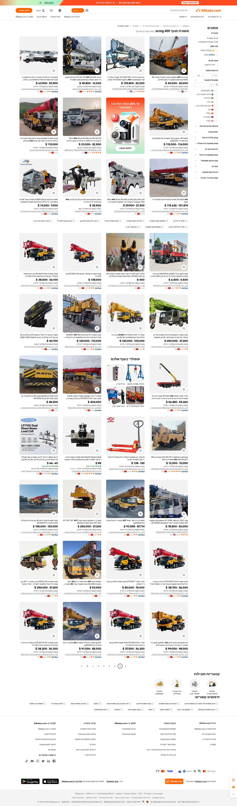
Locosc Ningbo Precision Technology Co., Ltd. (38, 471)
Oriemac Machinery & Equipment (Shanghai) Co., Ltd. (38, 285)
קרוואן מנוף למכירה (64, 221)
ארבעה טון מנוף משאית (168, 704)
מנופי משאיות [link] (123, 26)
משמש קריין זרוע (183, 710)
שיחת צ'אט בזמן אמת (87, 734)
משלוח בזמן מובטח (168, 739)
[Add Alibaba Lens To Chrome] (174, 781)
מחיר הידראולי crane (176, 227)
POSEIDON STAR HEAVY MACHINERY (128, 89)
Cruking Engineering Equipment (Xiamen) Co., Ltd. (38, 89)
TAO (140, 793)
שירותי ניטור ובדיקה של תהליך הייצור (161, 750)
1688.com (90, 793)
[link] (233, 780)
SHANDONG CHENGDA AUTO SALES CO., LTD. (168, 469)
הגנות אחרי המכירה (168, 744)
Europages (158, 793)
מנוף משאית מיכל (112, 221)
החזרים (93, 744)
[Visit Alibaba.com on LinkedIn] (48, 761)
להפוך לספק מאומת (48, 744)
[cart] (51, 11)
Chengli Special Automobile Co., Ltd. (129, 211)
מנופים (136, 26)
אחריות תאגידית (209, 739)
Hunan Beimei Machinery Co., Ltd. (43, 150)
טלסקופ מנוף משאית (157, 221)
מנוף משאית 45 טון (143, 704)
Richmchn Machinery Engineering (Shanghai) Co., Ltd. (82, 347)
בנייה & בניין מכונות (171, 26)
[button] (86, 10)
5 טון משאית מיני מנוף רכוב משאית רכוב (199, 704)
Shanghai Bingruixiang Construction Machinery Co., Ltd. (38, 408)
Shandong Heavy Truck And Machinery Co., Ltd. (168, 347)
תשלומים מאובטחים (167, 729)
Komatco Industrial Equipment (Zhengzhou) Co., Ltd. (168, 211)
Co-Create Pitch (209, 734)
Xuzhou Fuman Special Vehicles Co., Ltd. (41, 347)
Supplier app (112, 781)
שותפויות (52, 750)
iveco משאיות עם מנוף (206, 710)
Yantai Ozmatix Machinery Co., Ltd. (86, 89)
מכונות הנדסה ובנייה (151, 26)
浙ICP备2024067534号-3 (188, 802)
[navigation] (206, 346)
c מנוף (96, 704)
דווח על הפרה (90, 755)
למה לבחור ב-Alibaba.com (205, 729)
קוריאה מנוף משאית (134, 221)
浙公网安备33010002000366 (163, 802)
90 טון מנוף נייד (57, 704)
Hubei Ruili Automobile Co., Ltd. (88, 211)
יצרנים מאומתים (129, 729)
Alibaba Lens (201, 781)
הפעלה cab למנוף (36, 704)
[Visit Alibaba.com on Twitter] (43, 761)
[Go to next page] (81, 666)
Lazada (119, 793)
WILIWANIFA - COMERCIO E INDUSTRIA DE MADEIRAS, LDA (82, 150)
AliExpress (79, 793)
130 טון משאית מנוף (78, 704)
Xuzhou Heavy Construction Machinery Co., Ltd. (125, 285)
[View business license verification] (143, 802)
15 (87, 666)
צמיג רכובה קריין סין (41, 221)
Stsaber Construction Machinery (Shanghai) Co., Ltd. (168, 408)
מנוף (150, 710)
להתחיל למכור (50, 734)
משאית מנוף (164, 710)
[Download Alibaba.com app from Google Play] (30, 781)
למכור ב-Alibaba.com (47, 729)
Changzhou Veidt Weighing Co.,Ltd (86, 471)
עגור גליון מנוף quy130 (88, 221)
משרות (213, 744)
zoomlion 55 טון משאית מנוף (118, 704)
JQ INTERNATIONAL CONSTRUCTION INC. (169, 89)
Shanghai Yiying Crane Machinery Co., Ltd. (127, 469)
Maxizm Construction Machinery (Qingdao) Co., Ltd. (168, 150)
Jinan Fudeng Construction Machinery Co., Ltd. (38, 211)
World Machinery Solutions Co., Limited (84, 408)
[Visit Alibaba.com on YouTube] (32, 761)
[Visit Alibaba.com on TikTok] (26, 761)
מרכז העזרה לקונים (88, 729)
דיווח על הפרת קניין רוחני (86, 750)
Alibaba (186, 26)
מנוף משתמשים (100, 710)
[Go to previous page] (125, 666)
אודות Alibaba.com (207, 723)
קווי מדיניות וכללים (168, 755)
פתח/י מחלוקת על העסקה (85, 739)
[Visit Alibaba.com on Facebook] (54, 761)
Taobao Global (130, 793)
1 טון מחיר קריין (132, 227)
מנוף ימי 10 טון (178, 221)
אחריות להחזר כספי (168, 734)
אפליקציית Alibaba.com (72, 781)
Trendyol (147, 793)
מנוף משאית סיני (134, 710)
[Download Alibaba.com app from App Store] (50, 781)
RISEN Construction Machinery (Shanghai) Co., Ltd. (82, 285)
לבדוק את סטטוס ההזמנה (45, 739)
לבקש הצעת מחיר (129, 734)
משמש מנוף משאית (153, 227)
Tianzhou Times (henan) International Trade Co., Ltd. (125, 347)
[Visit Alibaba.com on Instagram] (37, 761)
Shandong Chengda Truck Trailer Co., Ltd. (170, 285)
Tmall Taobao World (105, 793)
